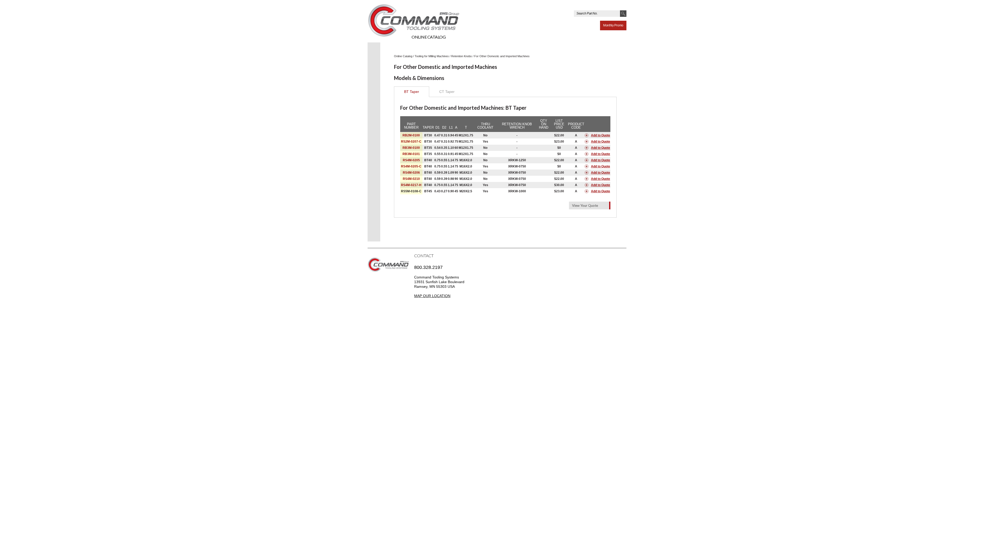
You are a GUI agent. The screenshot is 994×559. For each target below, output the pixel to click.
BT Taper (411, 92)
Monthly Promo (613, 25)
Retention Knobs (461, 56)
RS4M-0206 (411, 172)
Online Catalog (428, 36)
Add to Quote (600, 135)
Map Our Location (432, 296)
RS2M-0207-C (411, 141)
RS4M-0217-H (411, 185)
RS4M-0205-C (411, 166)
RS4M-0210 (411, 179)
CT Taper (447, 92)
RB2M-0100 (411, 135)
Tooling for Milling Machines (432, 56)
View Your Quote (585, 205)
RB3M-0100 (411, 148)
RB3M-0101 (411, 154)
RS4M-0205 (411, 160)
